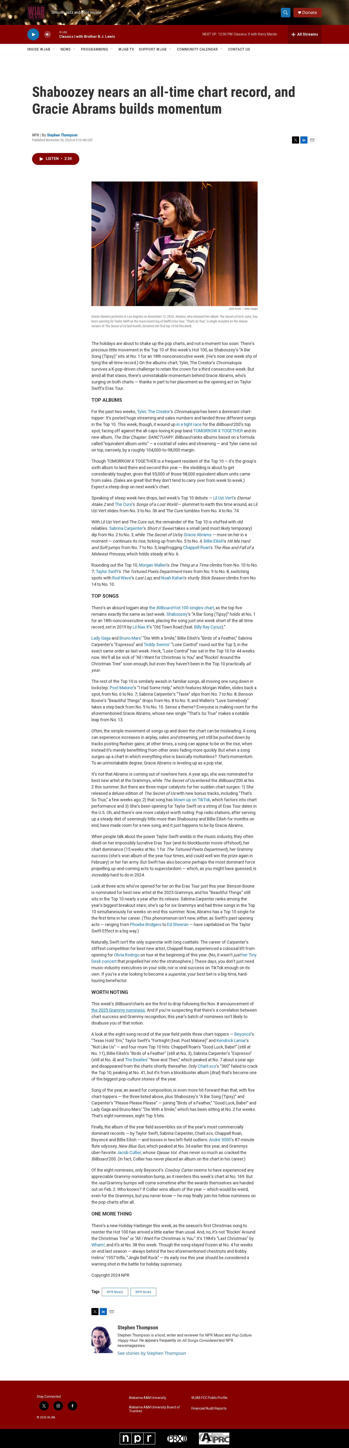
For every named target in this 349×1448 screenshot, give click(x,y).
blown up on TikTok (192, 799)
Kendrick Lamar (231, 1040)
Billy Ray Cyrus (208, 626)
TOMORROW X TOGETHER (218, 430)
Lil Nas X (141, 626)
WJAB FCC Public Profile (209, 1398)
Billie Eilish (213, 541)
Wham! (98, 1244)
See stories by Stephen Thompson (152, 1353)
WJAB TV (126, 49)
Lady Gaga (101, 638)
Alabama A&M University (147, 1398)
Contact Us (239, 49)
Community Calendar (197, 49)
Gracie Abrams (198, 534)
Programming (94, 49)
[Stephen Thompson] (102, 1339)
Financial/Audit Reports (208, 1408)
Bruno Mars (130, 638)
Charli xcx (207, 1066)
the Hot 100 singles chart (181, 607)
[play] (33, 34)
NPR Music (115, 1292)
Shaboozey (177, 614)
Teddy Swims (156, 644)
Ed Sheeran (178, 924)
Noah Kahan (172, 577)
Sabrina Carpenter (126, 528)
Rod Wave (121, 577)
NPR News (143, 1292)
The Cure (123, 504)
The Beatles (136, 1059)
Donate (309, 12)
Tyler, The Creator (153, 411)
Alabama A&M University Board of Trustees (154, 1409)
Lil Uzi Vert (223, 497)
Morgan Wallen (152, 565)
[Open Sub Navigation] (54, 49)
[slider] (55, 34)
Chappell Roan (196, 547)
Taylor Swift (107, 571)
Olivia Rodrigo (126, 954)
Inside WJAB (38, 49)
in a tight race (189, 424)
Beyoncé (242, 1034)
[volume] (47, 34)
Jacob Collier (129, 1152)
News (66, 49)
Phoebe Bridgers (145, 924)
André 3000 (220, 1139)
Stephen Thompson (62, 135)
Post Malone (121, 687)
